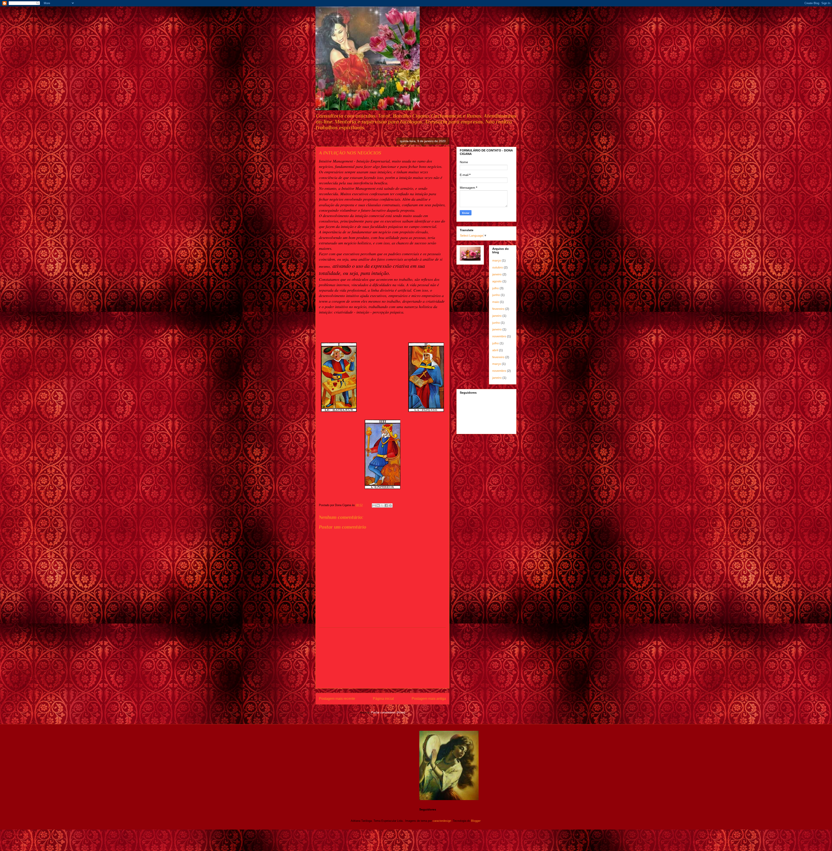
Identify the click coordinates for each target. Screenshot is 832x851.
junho (496, 295)
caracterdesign (442, 820)
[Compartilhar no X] (382, 505)
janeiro (497, 274)
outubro (497, 267)
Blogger (475, 820)
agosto (497, 281)
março (496, 260)
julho (495, 288)
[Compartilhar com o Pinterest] (390, 505)
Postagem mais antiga (429, 698)
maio (495, 302)
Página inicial (383, 698)
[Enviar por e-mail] (374, 505)
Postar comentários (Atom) (388, 712)
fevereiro (498, 308)
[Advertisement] (382, 658)
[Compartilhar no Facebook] (386, 505)
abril (495, 350)
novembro (499, 336)
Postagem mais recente (337, 698)
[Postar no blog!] (378, 505)
